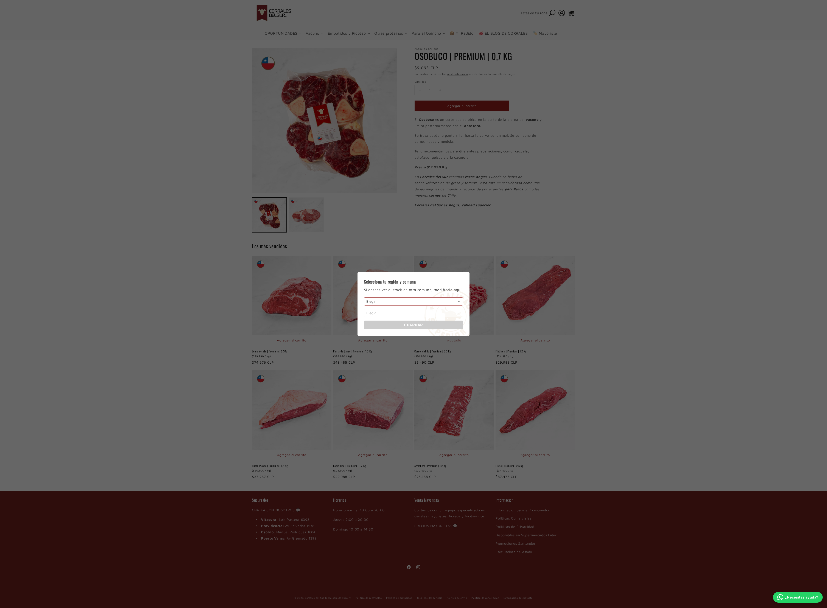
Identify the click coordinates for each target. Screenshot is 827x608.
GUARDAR (413, 325)
